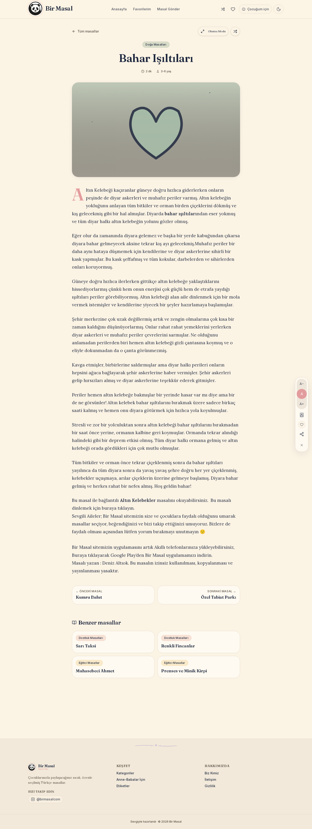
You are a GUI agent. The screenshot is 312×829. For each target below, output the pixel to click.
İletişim (210, 779)
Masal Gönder (168, 9)
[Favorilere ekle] (301, 424)
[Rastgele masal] (223, 9)
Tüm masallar (88, 31)
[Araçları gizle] (302, 445)
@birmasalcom (48, 799)
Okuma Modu (217, 31)
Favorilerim (142, 9)
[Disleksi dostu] (302, 415)
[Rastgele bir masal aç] (235, 31)
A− (302, 384)
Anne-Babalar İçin (130, 779)
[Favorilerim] (233, 9)
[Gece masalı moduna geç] (278, 9)
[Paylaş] (302, 434)
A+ (302, 404)
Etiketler (123, 786)
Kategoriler (125, 773)
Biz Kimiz (212, 773)
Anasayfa (119, 9)
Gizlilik (210, 786)
